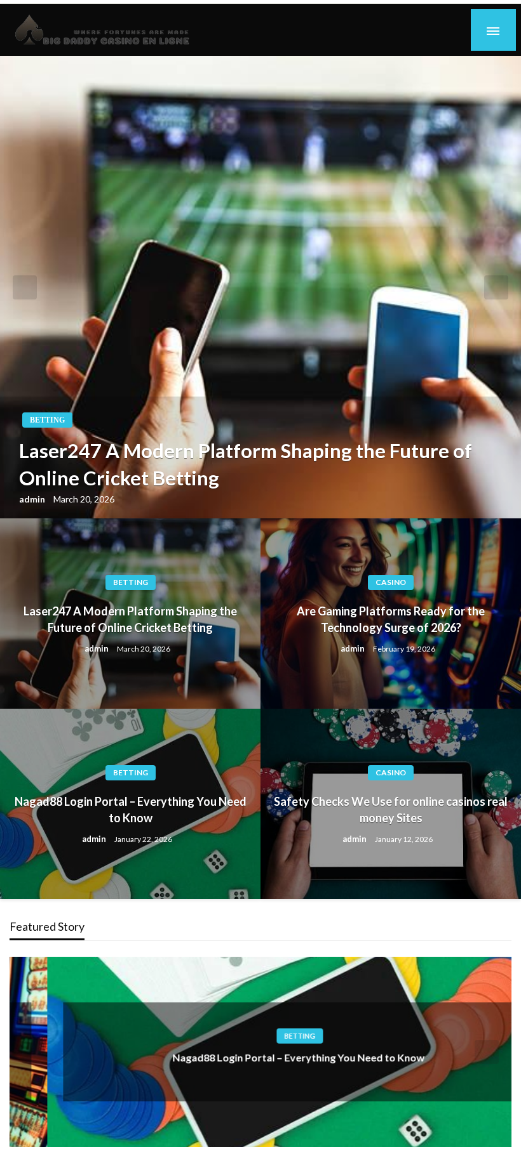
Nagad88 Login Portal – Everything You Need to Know (131, 809)
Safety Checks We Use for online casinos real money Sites (391, 809)
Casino (391, 582)
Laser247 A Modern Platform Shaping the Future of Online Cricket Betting (245, 464)
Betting (47, 420)
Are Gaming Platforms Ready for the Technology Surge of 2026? (391, 619)
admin (33, 499)
